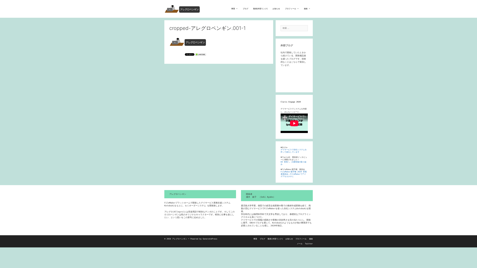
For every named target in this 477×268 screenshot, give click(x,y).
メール (299, 244)
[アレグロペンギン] (182, 8)
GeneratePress (210, 239)
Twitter (309, 244)
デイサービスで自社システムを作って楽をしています (294, 151)
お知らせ (276, 8)
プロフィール (290, 8)
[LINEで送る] (200, 54)
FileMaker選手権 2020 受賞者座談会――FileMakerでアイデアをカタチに (294, 174)
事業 (233, 8)
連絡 (306, 8)
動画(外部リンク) (260, 8)
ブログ (245, 8)
